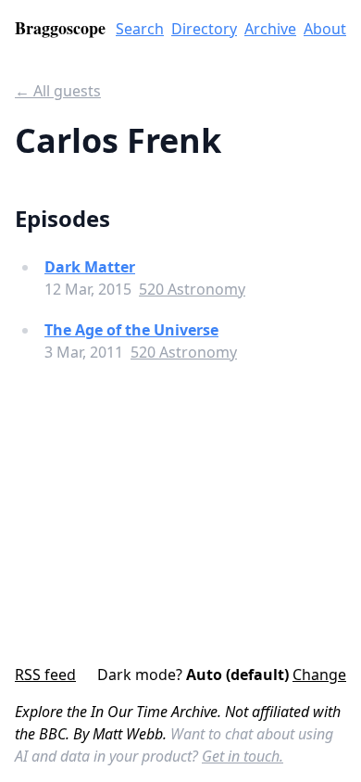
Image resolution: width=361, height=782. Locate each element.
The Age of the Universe (131, 330)
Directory (204, 29)
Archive (270, 29)
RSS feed (45, 674)
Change (319, 674)
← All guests (58, 91)
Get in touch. (242, 756)
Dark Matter (89, 267)
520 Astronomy (192, 289)
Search (140, 29)
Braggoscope (60, 28)
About (325, 29)
